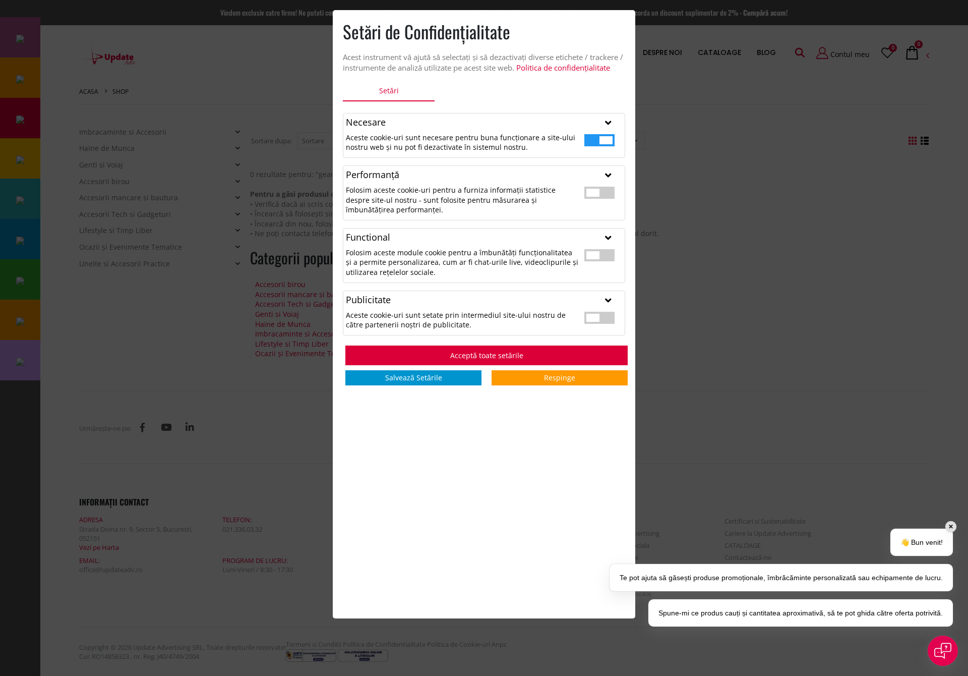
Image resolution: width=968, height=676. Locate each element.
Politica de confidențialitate (563, 68)
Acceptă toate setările (486, 355)
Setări (389, 90)
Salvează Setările (413, 377)
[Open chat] (943, 651)
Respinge (559, 377)
